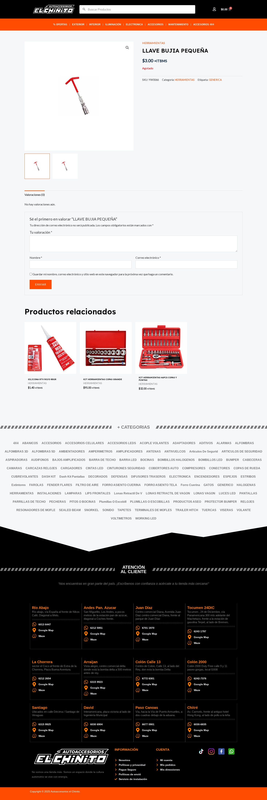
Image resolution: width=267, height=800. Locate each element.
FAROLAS (36, 485)
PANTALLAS (248, 493)
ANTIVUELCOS (175, 451)
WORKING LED (145, 518)
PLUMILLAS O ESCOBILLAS (150, 501)
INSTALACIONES (49, 493)
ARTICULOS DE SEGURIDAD (242, 451)
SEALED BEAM (70, 510)
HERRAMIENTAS (153, 43)
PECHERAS (57, 501)
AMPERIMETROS (100, 451)
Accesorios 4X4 (203, 24)
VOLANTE (244, 510)
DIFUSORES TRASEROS (148, 476)
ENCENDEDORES (207, 476)
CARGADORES (71, 468)
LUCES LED (227, 493)
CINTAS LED (94, 468)
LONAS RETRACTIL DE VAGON (168, 493)
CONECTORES (219, 468)
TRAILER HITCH (186, 510)
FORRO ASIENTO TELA (160, 485)
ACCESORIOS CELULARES (84, 443)
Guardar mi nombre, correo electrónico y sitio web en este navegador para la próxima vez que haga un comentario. (103, 274)
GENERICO (225, 485)
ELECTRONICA (134, 24)
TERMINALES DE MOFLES (153, 510)
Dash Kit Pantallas (72, 476)
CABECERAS (252, 459)
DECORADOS (98, 476)
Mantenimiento (178, 24)
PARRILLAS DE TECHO (29, 501)
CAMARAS (14, 468)
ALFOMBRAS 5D (43, 451)
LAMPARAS (73, 493)
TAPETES (124, 510)
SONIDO (108, 510)
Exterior (78, 24)
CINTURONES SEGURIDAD (126, 468)
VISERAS (226, 510)
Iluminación (113, 24)
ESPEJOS (230, 476)
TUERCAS (209, 510)
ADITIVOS (206, 443)
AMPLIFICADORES (129, 451)
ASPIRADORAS (16, 459)
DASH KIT (49, 476)
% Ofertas (60, 24)
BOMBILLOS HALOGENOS (176, 459)
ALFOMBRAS (244, 443)
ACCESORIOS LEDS (122, 443)
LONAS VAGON (204, 493)
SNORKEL (91, 510)
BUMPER (232, 459)
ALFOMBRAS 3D (16, 451)
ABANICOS (30, 443)
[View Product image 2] (65, 166)
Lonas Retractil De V (128, 493)
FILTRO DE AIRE (87, 485)
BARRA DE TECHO (102, 459)
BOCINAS (147, 459)
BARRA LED (128, 459)
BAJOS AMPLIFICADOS (68, 459)
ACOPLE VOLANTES (154, 443)
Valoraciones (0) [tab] (35, 194)
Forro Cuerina (190, 485)
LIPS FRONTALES (97, 493)
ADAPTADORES (184, 443)
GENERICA (215, 79)
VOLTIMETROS (121, 518)
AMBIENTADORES (72, 451)
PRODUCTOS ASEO (187, 501)
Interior (94, 24)
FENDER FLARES (59, 485)
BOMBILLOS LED (210, 459)
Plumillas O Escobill (112, 501)
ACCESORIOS (155, 24)
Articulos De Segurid (203, 451)
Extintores (18, 485)
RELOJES (247, 501)
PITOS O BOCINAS (83, 501)
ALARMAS (224, 443)
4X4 (16, 443)
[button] (127, 47)
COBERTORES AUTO (164, 468)
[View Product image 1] (37, 166)
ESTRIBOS (248, 476)
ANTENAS (153, 451)
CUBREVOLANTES (24, 476)
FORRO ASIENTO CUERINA (121, 485)
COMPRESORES (193, 468)
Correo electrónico (148, 257)
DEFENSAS (119, 476)
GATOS (209, 485)
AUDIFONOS (40, 459)
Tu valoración (41, 232)
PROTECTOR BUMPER (221, 501)
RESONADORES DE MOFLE (35, 510)
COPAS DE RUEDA (247, 468)
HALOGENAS (246, 485)
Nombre (36, 257)
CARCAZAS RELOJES (41, 468)
